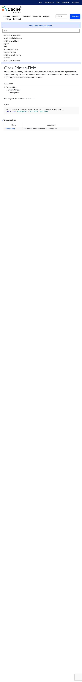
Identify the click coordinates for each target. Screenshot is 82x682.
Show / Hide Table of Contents (40, 26)
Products (6, 16)
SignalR (6, 44)
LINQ (5, 46)
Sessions (7, 58)
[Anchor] (3, 120)
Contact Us (75, 2)
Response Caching (10, 52)
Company (46, 16)
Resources (37, 16)
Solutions (15, 16)
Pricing (8, 19)
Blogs (58, 2)
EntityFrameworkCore (11, 41)
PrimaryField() (10, 129)
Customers (26, 16)
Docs (40, 2)
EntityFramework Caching (12, 55)
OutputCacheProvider (11, 49)
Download (65, 2)
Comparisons (49, 2)
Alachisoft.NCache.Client (12, 35)
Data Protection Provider (12, 60)
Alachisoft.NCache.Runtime (13, 38)
